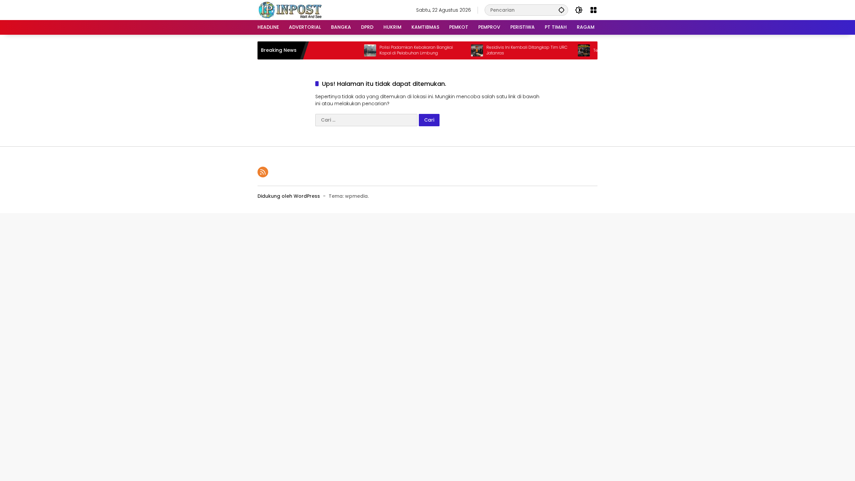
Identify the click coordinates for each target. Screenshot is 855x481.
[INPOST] (291, 9)
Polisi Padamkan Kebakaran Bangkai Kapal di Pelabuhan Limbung (404, 50)
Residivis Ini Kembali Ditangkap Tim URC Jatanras (514, 50)
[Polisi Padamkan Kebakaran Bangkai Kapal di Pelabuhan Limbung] (358, 50)
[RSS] (263, 172)
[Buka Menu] (593, 10)
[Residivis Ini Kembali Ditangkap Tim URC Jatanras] (465, 50)
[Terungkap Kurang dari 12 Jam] (572, 50)
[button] (561, 9)
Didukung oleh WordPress (289, 196)
